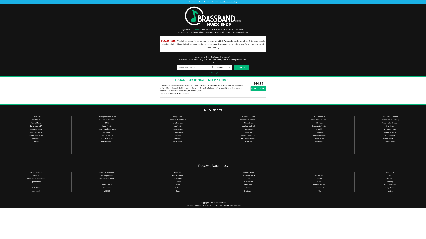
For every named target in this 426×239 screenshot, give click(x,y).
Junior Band (207, 60)
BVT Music (36, 138)
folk (319, 191)
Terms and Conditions (193, 205)
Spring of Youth (248, 172)
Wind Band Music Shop (228, 2)
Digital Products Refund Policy (230, 205)
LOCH (319, 182)
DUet (177, 191)
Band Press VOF (36, 126)
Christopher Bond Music (107, 117)
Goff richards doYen (107, 178)
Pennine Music (319, 117)
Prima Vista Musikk (319, 126)
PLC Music (319, 123)
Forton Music (107, 132)
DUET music (390, 172)
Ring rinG (177, 172)
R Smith (319, 129)
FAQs (216, 205)
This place (107, 188)
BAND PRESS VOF (390, 185)
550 (390, 175)
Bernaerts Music (36, 129)
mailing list (197, 29)
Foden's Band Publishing (107, 129)
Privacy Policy (207, 205)
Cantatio (36, 141)
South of (36, 175)
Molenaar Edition (248, 117)
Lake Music (178, 138)
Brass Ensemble (195, 60)
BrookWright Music (36, 135)
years (178, 185)
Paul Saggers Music (248, 138)
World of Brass (390, 135)
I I (319, 172)
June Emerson (178, 123)
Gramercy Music (107, 138)
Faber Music (106, 126)
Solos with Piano (229, 60)
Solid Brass (319, 132)
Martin (319, 178)
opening (390, 182)
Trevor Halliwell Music (390, 123)
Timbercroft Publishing (390, 120)
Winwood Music (390, 129)
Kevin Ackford (178, 132)
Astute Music (36, 123)
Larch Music (177, 141)
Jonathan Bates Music (178, 120)
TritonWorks (390, 126)
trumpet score (390, 188)
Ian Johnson (177, 117)
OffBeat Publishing (248, 135)
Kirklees (178, 135)
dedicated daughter (107, 172)
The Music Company (390, 117)
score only (177, 178)
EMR (107, 123)
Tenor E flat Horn (178, 175)
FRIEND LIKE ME (107, 185)
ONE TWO (36, 188)
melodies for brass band (36, 178)
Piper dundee (36, 182)
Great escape (248, 191)
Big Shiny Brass (36, 132)
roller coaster (248, 182)
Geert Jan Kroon (107, 135)
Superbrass (319, 141)
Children (178, 182)
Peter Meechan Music (319, 120)
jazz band (36, 191)
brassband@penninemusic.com (236, 32)
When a (248, 188)
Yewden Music (390, 141)
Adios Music (36, 117)
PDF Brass (248, 141)
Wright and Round (390, 138)
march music (248, 185)
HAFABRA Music (107, 141)
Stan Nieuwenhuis (319, 135)
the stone (390, 191)
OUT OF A (390, 178)
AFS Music (36, 120)
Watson (177, 188)
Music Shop (248, 123)
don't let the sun (319, 185)
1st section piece (248, 175)
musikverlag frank (248, 126)
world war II (319, 188)
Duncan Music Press (106, 120)
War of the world (36, 172)
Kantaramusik (178, 129)
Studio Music (319, 138)
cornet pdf (319, 175)
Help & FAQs (213, 73)
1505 (248, 178)
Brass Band (183, 60)
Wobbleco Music (390, 132)
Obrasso (248, 132)
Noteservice (248, 129)
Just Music (177, 126)
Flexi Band (217, 60)
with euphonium (107, 175)
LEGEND (107, 191)
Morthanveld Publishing (248, 120)
